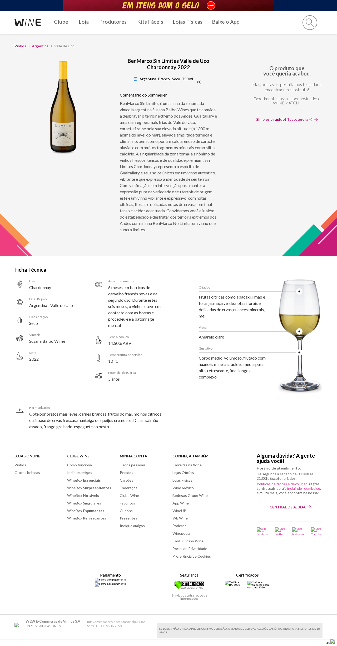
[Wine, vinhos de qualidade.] (17, 625)
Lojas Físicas (187, 21)
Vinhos (20, 46)
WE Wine (180, 518)
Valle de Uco (64, 46)
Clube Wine (78, 456)
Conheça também (190, 456)
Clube (61, 21)
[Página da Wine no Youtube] (317, 531)
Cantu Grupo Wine (188, 541)
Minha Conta (133, 456)
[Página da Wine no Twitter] (280, 531)
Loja (84, 21)
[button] (310, 22)
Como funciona (79, 465)
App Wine (180, 503)
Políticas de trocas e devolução (282, 484)
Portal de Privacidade (189, 548)
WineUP (179, 510)
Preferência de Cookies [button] (191, 556)
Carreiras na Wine (187, 465)
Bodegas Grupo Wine (190, 495)
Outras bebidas (27, 472)
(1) (199, 82)
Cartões (126, 480)
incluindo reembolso (303, 488)
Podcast (179, 525)
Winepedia (181, 533)
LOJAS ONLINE (27, 456)
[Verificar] (189, 588)
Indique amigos (79, 472)
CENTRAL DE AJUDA (288, 507)
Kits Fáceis (150, 21)
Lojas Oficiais (183, 472)
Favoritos (127, 503)
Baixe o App (226, 21)
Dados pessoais (133, 465)
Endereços (128, 488)
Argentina (40, 46)
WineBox (84, 480)
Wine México (183, 488)
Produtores (113, 21)
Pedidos (126, 472)
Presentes (128, 518)
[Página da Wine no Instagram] (298, 531)
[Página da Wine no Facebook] (263, 531)
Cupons (126, 510)
